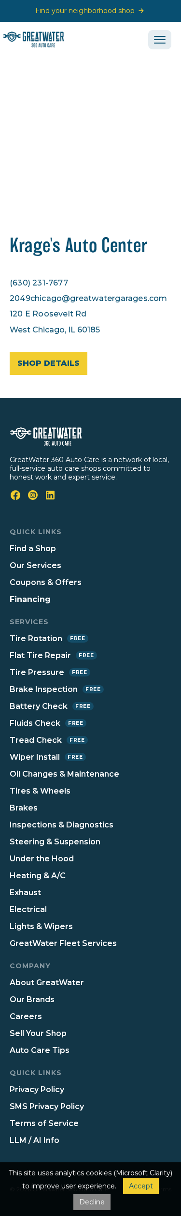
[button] (159, 39)
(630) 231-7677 (39, 282)
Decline (92, 1202)
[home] (40, 39)
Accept (141, 1186)
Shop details (48, 363)
